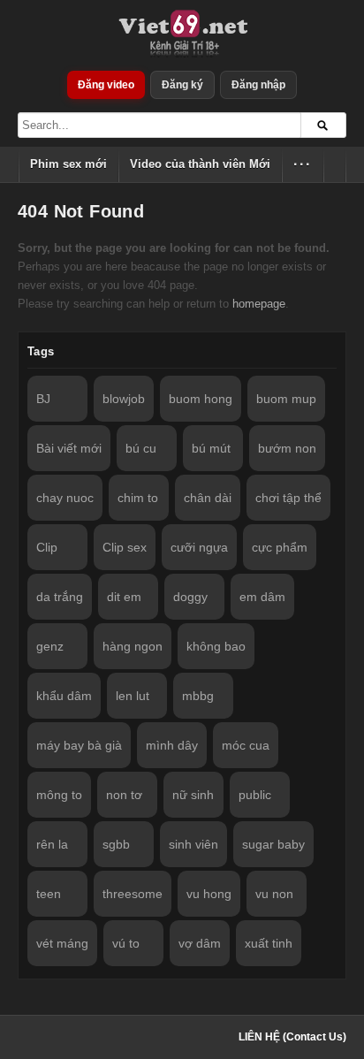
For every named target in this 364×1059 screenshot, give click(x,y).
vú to (126, 943)
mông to (59, 795)
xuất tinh (268, 943)
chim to (138, 498)
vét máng (62, 943)
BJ (43, 399)
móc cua (245, 745)
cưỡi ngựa (199, 547)
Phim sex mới (68, 164)
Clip (46, 547)
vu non (274, 894)
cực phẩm (279, 547)
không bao (216, 646)
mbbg (198, 696)
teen (48, 894)
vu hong (208, 894)
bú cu (140, 448)
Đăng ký (182, 85)
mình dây (172, 745)
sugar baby (273, 844)
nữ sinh (193, 795)
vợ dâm (199, 943)
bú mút (211, 448)
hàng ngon (132, 646)
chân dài (207, 498)
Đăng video (106, 85)
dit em (124, 597)
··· (302, 163)
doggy (190, 597)
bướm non (287, 448)
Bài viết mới (69, 448)
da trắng (59, 597)
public (255, 795)
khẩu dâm (64, 696)
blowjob (123, 399)
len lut (132, 696)
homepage (258, 303)
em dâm (262, 597)
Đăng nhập (258, 85)
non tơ (124, 795)
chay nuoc (65, 498)
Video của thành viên (200, 164)
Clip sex (124, 547)
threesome (132, 894)
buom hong (200, 399)
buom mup (286, 399)
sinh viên (193, 844)
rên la (52, 844)
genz (50, 646)
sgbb (116, 844)
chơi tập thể (288, 498)
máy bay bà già (79, 745)
